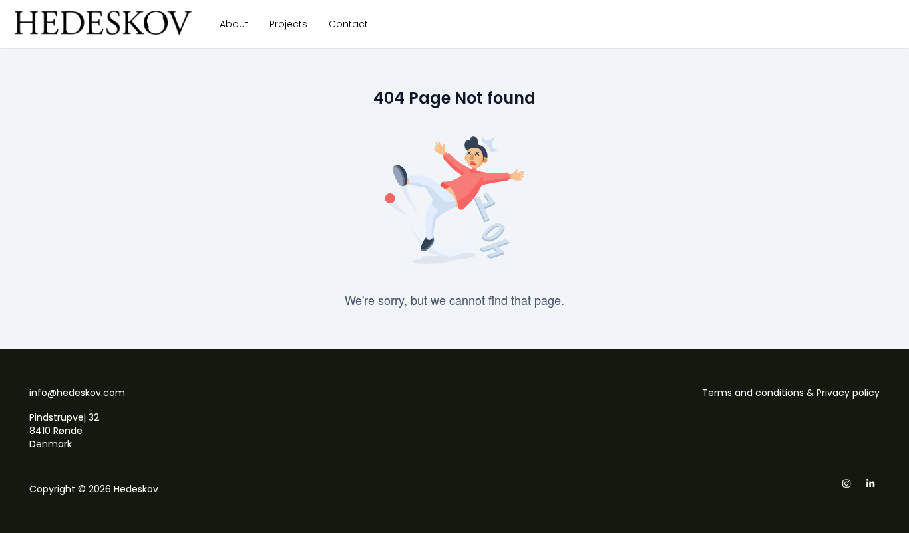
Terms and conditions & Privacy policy (791, 392)
